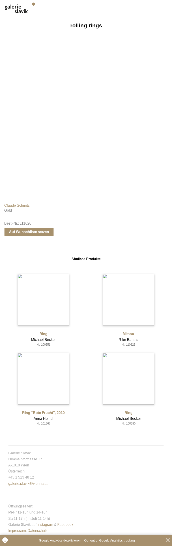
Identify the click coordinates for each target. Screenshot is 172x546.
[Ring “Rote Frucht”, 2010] (43, 379)
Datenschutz (37, 531)
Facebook (65, 524)
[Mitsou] (128, 300)
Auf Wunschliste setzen (29, 232)
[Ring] (43, 300)
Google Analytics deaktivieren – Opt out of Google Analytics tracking (87, 540)
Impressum (17, 531)
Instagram (45, 524)
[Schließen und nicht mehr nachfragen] (168, 540)
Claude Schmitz (17, 205)
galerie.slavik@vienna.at (27, 483)
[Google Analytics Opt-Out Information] (5, 540)
